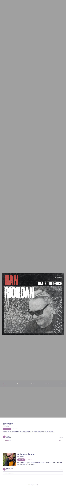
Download (7, 429)
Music (18, 383)
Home (4, 383)
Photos (33, 383)
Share (16, 429)
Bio (61, 383)
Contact (48, 383)
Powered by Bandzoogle (33, 484)
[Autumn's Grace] (9, 459)
